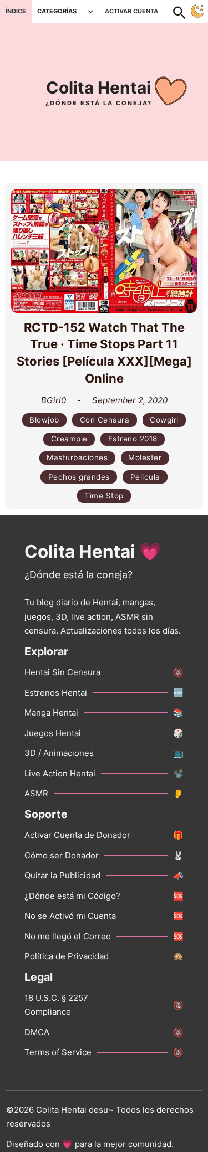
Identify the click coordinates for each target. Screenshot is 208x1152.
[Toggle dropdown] (90, 11)
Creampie (69, 438)
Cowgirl (164, 419)
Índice (16, 11)
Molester (144, 457)
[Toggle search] (185, 11)
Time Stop (104, 495)
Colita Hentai (98, 87)
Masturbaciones (77, 457)
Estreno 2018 (133, 438)
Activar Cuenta (131, 11)
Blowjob (44, 419)
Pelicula (145, 476)
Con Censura (105, 419)
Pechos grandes (79, 476)
